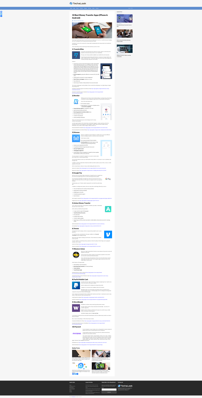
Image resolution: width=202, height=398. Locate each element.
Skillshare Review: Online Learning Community (93, 388)
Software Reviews (72, 386)
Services (123, 53)
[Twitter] (1, 14)
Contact (97, 8)
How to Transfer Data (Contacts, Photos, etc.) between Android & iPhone (93, 393)
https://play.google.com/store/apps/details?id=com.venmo (90, 246)
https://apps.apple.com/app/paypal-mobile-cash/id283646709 (93, 297)
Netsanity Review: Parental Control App (92, 385)
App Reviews (71, 387)
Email (103, 387)
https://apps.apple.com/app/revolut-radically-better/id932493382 (99, 129)
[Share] (1, 16)
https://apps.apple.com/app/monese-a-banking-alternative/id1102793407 (92, 170)
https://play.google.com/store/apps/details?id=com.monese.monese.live (93, 168)
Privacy (70, 391)
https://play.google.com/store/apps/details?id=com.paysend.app (90, 344)
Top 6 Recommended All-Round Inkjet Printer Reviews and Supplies (93, 391)
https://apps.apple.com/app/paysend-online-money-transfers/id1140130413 (93, 342)
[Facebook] (1, 12)
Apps (74, 8)
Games (77, 8)
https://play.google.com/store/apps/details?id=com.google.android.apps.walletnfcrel (96, 198)
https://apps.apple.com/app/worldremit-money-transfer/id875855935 (97, 320)
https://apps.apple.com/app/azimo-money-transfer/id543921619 (89, 225)
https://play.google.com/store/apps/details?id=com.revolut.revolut (95, 127)
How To (118, 38)
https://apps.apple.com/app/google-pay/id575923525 (89, 200)
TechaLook (73, 396)
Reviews (120, 23)
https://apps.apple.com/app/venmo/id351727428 (88, 244)
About (93, 8)
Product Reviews (72, 388)
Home (71, 8)
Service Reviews (72, 389)
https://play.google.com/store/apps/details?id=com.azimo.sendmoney (91, 223)
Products (81, 8)
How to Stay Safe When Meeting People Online (92, 387)
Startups (89, 8)
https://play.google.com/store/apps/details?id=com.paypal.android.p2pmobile (93, 299)
